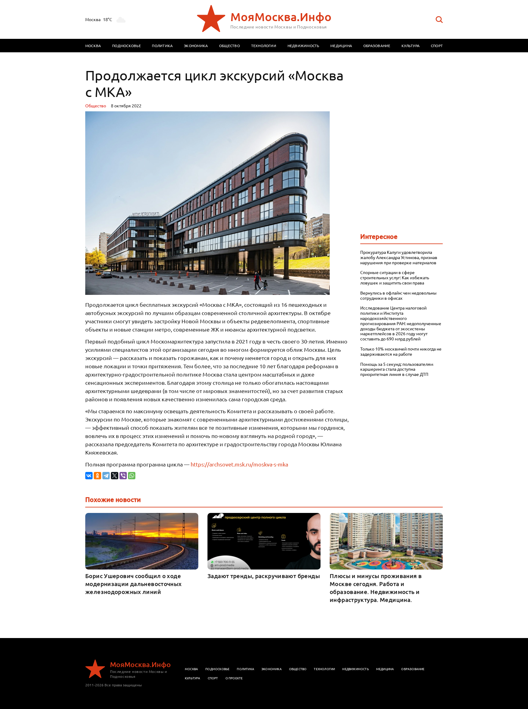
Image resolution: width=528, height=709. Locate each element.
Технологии (263, 45)
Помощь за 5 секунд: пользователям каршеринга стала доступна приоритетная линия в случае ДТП (396, 369)
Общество (229, 45)
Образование (377, 45)
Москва (93, 45)
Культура (411, 45)
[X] (114, 475)
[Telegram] (106, 475)
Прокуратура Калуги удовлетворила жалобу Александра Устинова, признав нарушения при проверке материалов (398, 257)
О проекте (234, 678)
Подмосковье (126, 45)
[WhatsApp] (131, 475)
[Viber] (123, 475)
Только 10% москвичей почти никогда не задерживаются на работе (401, 351)
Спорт (437, 45)
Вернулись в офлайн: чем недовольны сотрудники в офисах (398, 295)
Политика (162, 45)
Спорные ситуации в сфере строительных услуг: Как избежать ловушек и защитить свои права (394, 277)
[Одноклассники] (97, 475)
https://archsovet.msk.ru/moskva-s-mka (239, 464)
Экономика (196, 45)
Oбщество (95, 105)
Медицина (341, 45)
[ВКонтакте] (89, 475)
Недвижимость (303, 45)
